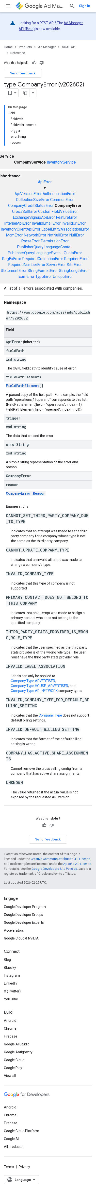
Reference (17, 53)
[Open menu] (8, 6)
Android (10, 1020)
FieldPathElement (22, 385)
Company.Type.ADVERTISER (33, 681)
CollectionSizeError (32, 199)
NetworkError (35, 235)
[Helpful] (34, 63)
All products (13, 1147)
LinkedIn (10, 983)
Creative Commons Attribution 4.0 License (60, 859)
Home (8, 47)
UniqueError (63, 276)
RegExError (11, 258)
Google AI (11, 1139)
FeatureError (66, 217)
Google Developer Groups (23, 915)
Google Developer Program (25, 907)
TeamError (25, 276)
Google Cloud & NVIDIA (21, 938)
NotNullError (57, 235)
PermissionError (55, 241)
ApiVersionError (28, 193)
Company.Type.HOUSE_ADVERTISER (39, 686)
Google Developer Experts (24, 922)
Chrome (10, 1028)
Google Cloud (14, 1060)
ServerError (56, 264)
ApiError (45, 182)
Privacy (24, 1167)
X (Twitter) (12, 991)
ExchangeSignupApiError (34, 217)
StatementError (14, 270)
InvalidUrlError (74, 223)
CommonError (62, 199)
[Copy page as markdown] (25, 93)
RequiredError (76, 258)
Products (25, 47)
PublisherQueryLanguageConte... (45, 247)
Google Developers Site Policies (54, 869)
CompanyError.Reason (26, 493)
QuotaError (73, 253)
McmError (14, 235)
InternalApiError (17, 223)
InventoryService (61, 162)
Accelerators (14, 930)
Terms (9, 1167)
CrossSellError (24, 211)
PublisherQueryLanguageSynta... (35, 253)
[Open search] (72, 6)
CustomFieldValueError (58, 211)
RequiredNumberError (26, 264)
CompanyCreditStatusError (31, 205)
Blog (7, 960)
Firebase (10, 1036)
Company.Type (50, 715)
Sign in (84, 6)
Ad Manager (54, 6)
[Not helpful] (41, 63)
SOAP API (69, 47)
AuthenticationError (59, 193)
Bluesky (10, 968)
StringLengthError (74, 270)
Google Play (13, 1068)
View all (10, 1076)
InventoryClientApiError (20, 229)
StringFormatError (43, 270)
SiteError (74, 264)
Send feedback (23, 73)
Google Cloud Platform (21, 1131)
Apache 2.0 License (77, 864)
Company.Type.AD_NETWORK (34, 691)
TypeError (43, 276)
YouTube (11, 999)
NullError (76, 235)
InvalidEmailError (46, 223)
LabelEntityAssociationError (65, 229)
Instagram (12, 975)
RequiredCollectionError (42, 258)
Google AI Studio (17, 1044)
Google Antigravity (18, 1052)
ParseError (30, 241)
